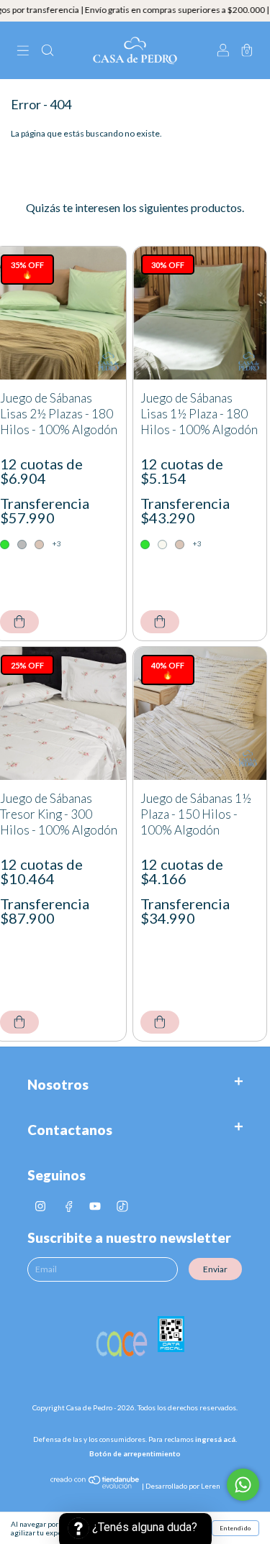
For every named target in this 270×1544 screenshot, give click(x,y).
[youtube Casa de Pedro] (95, 1205)
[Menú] (23, 51)
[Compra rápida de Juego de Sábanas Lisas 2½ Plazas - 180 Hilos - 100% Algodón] (19, 621)
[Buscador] (47, 51)
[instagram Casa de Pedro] (41, 1205)
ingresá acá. (216, 1439)
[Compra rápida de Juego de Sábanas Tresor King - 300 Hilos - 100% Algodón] (19, 1022)
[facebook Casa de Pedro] (68, 1205)
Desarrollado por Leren (182, 1485)
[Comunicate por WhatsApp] (243, 1485)
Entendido (235, 1528)
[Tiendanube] (95, 1485)
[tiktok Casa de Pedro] (122, 1205)
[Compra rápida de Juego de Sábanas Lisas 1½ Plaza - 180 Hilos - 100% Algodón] (159, 621)
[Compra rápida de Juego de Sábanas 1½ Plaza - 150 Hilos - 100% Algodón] (159, 1022)
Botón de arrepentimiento (135, 1453)
